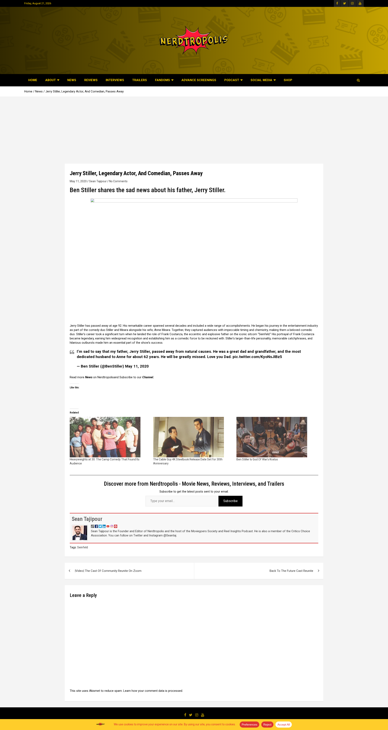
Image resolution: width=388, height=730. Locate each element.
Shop (288, 80)
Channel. (148, 377)
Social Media (261, 80)
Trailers (139, 80)
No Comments (118, 181)
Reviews (91, 80)
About (50, 80)
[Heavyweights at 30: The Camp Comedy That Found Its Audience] (109, 437)
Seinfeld (82, 547)
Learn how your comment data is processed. (153, 691)
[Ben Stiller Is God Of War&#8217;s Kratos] (276, 437)
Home (32, 80)
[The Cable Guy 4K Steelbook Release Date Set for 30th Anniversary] (193, 437)
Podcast (231, 80)
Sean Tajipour (98, 181)
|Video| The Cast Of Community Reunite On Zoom (108, 571)
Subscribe (230, 501)
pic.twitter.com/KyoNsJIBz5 (257, 356)
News (71, 80)
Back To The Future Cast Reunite (291, 571)
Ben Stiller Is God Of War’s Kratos (257, 459)
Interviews (115, 80)
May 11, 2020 (78, 181)
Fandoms (162, 80)
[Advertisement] (194, 127)
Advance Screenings (198, 80)
